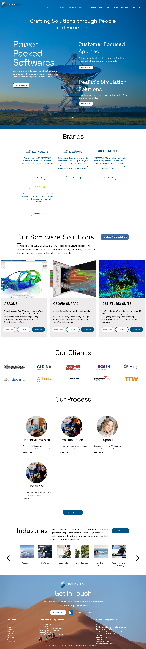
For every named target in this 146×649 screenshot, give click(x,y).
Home (8, 625)
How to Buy (11, 637)
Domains (10, 633)
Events (9, 639)
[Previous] (8, 558)
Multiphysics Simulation (48, 633)
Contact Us (11, 642)
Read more (27, 452)
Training (9, 635)
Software (10, 629)
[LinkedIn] (71, 612)
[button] (62, 7)
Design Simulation (45, 626)
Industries (10, 631)
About (9, 627)
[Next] (137, 558)
